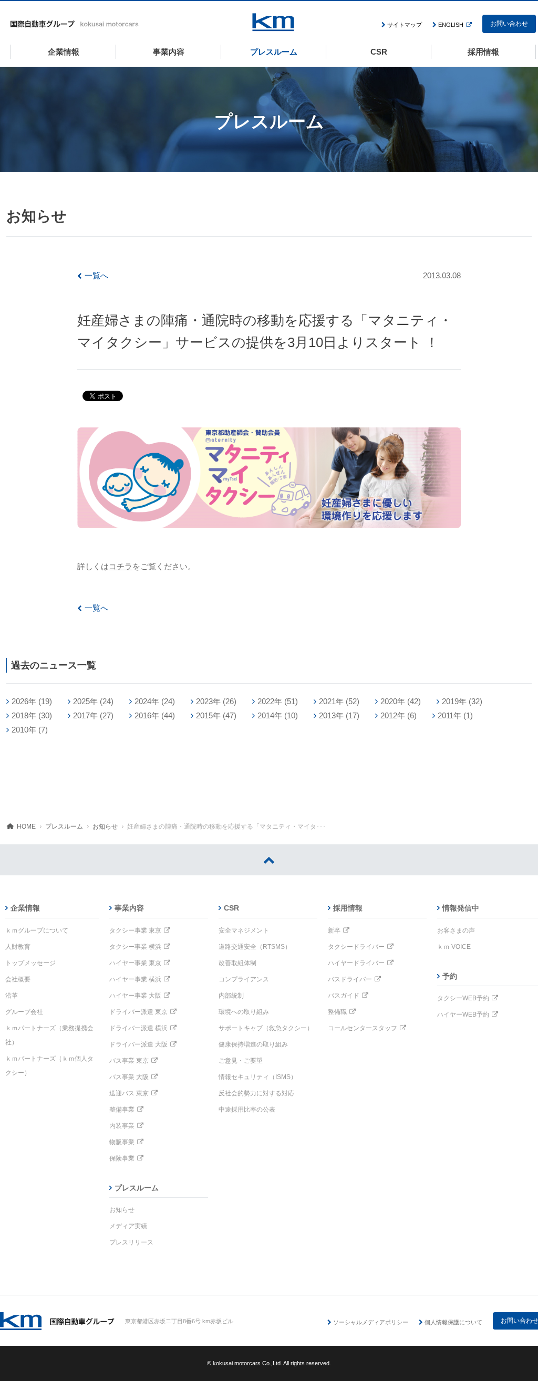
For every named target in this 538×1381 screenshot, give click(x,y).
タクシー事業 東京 (135, 930)
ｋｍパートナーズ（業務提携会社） (49, 1035)
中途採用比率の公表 (247, 1109)
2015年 (208, 715)
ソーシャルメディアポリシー (370, 1322)
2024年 (146, 701)
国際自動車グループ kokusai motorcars (75, 24)
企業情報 (25, 908)
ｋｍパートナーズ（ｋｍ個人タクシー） (49, 1065)
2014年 (269, 715)
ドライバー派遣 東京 (138, 1012)
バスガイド (343, 995)
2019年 (454, 701)
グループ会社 (24, 1012)
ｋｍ (273, 22)
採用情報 (348, 908)
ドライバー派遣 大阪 (138, 1044)
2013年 (331, 715)
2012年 (392, 715)
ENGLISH (450, 25)
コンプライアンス (244, 979)
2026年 (24, 701)
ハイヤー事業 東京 (135, 963)
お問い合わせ (509, 23)
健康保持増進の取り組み (253, 1044)
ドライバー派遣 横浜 (138, 1028)
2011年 (449, 715)
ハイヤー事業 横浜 (135, 979)
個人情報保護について (453, 1322)
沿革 (11, 995)
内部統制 (231, 995)
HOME (26, 826)
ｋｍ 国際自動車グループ (57, 1321)
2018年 (24, 715)
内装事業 (121, 1125)
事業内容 (129, 908)
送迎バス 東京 (129, 1093)
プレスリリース (131, 1242)
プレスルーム (64, 826)
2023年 (208, 701)
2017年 (85, 715)
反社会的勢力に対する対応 (256, 1093)
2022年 (269, 701)
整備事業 (121, 1109)
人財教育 (17, 946)
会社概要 (17, 979)
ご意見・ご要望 (241, 1060)
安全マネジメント (244, 930)
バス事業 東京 (129, 1060)
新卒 (334, 930)
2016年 (146, 715)
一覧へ (96, 275)
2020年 (392, 701)
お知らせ (105, 826)
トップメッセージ (30, 963)
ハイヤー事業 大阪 (135, 995)
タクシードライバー (356, 946)
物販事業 (121, 1142)
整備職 (337, 1012)
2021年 (331, 701)
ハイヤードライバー (356, 963)
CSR (231, 908)
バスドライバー (350, 979)
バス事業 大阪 (129, 1077)
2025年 (85, 701)
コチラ (120, 566)
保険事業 (121, 1158)
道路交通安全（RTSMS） (255, 946)
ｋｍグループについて (36, 930)
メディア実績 (128, 1226)
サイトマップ (404, 25)
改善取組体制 (237, 963)
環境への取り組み (244, 1012)
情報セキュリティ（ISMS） (258, 1077)
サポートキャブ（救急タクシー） (266, 1028)
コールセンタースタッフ (362, 1028)
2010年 (24, 729)
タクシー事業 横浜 (135, 946)
